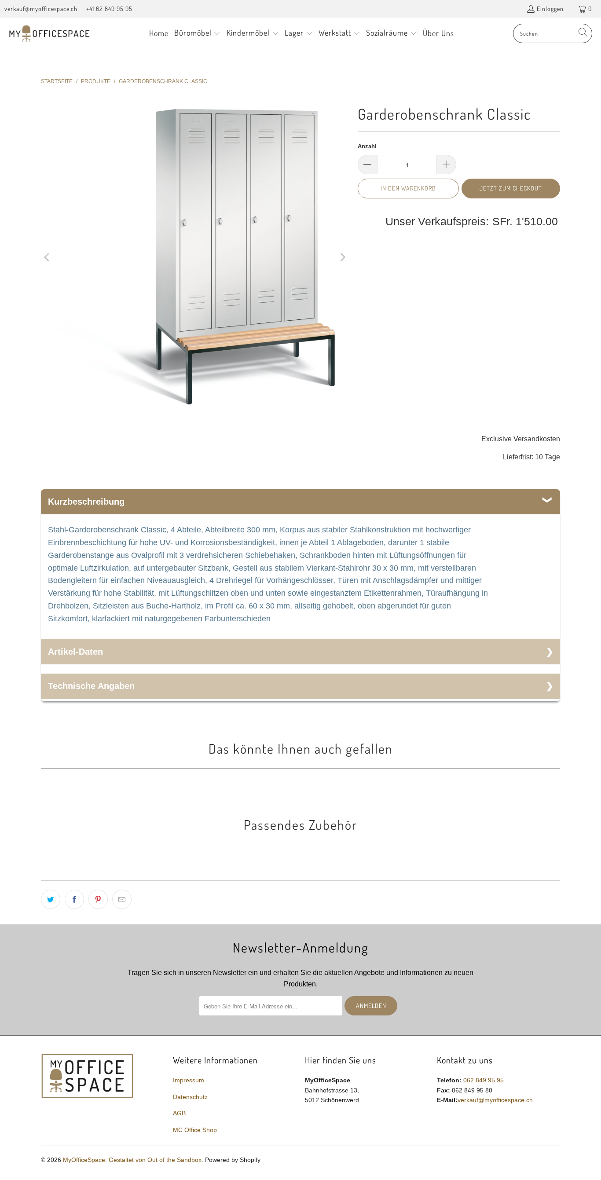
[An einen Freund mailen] (122, 899)
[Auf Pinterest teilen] (98, 899)
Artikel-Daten (75, 651)
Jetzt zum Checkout (511, 188)
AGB (179, 1113)
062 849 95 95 (483, 1080)
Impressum (188, 1080)
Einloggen (550, 8)
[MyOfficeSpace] (49, 33)
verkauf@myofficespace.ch (40, 8)
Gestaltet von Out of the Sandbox (155, 1159)
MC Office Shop (195, 1129)
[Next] (342, 257)
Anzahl (367, 146)
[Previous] (47, 257)
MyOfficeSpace (84, 1159)
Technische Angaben (91, 686)
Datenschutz (190, 1096)
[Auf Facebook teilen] (74, 899)
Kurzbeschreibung (86, 501)
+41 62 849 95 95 (109, 8)
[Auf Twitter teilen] (50, 899)
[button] (197, 33)
